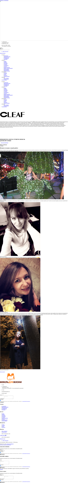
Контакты (5, 59)
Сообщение (2, 398)
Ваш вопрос (2, 478)
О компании (6, 55)
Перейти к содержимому (4, 0)
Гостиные (5, 89)
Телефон (1, 450)
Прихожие (6, 63)
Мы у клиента (6, 78)
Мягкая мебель (6, 70)
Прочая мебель (6, 69)
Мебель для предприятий (8, 68)
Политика (1, 399)
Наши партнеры (6, 76)
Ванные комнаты (7, 67)
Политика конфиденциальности (5, 444)
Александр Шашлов (10, 443)
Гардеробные (6, 65)
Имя (1, 449)
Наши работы (6, 105)
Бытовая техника (7, 97)
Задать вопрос (4, 106)
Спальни (5, 64)
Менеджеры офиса (7, 56)
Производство (6, 57)
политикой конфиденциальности (26, 401)
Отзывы (5, 73)
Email (1, 475)
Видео (5, 74)
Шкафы (5, 88)
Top (66, 481)
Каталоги (5, 75)
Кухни (5, 61)
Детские (5, 66)
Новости (5, 72)
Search (1, 47)
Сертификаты (6, 58)
